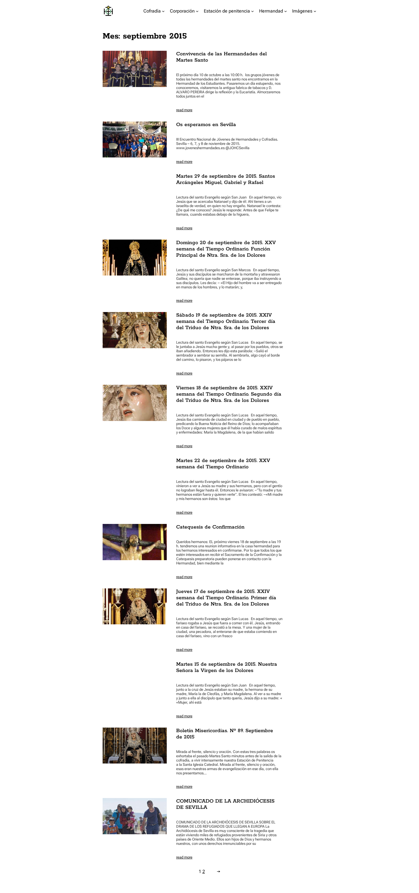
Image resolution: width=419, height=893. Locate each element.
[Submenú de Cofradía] (163, 11)
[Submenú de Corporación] (197, 11)
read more (184, 110)
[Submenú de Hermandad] (285, 11)
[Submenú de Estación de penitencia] (252, 11)
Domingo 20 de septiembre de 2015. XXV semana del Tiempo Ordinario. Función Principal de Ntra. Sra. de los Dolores (226, 249)
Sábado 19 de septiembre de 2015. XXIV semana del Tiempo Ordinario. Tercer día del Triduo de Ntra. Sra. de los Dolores (225, 321)
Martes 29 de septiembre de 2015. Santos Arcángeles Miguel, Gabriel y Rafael (225, 179)
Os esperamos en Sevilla (206, 125)
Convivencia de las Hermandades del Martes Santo (221, 57)
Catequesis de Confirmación (210, 527)
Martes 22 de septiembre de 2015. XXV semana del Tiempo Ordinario (223, 463)
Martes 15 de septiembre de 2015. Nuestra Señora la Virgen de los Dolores (226, 667)
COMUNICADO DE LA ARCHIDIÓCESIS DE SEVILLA (225, 804)
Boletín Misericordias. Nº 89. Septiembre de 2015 (224, 734)
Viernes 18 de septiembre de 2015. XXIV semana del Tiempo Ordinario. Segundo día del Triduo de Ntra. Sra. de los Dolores (228, 394)
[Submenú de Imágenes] (315, 11)
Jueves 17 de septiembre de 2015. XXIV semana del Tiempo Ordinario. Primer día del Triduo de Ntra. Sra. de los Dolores (226, 597)
